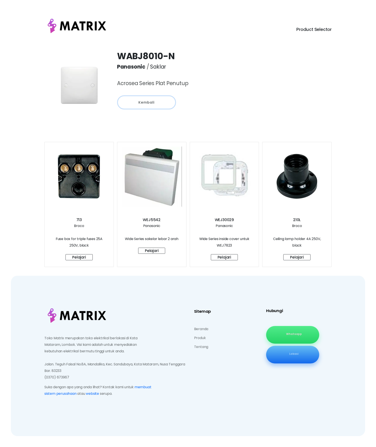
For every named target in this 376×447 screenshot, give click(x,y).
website (92, 393)
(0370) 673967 (56, 377)
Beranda (201, 328)
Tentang (201, 346)
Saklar (158, 66)
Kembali (146, 102)
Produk (200, 337)
